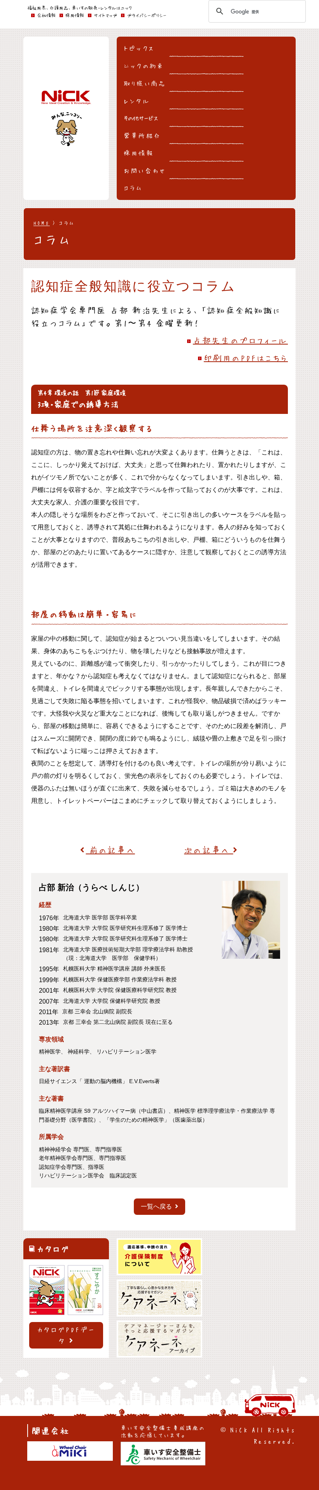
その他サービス (141, 118)
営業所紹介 (142, 135)
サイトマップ (105, 15)
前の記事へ (110, 850)
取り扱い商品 (145, 83)
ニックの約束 (144, 65)
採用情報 (139, 153)
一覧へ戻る (156, 1206)
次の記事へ (208, 850)
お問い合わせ (145, 170)
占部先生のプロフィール (240, 340)
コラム (133, 187)
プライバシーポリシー (147, 15)
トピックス (139, 48)
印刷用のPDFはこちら (246, 357)
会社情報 (46, 15)
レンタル (137, 100)
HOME (41, 222)
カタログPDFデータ (66, 1335)
